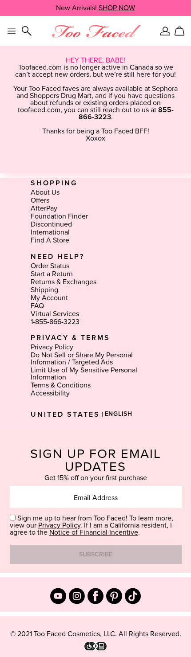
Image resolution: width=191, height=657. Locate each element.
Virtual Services (55, 313)
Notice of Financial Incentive (93, 532)
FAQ (37, 305)
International (50, 232)
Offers (40, 200)
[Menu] (11, 31)
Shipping (44, 289)
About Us (45, 192)
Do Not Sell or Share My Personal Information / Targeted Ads (82, 359)
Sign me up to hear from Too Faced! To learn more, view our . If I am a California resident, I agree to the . (91, 525)
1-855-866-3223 (55, 321)
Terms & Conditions (61, 385)
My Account (49, 297)
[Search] (26, 31)
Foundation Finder (59, 216)
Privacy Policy (52, 347)
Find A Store (50, 240)
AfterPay (44, 208)
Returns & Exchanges (63, 281)
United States (65, 414)
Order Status (50, 266)
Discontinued (51, 224)
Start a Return (52, 274)
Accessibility (50, 393)
